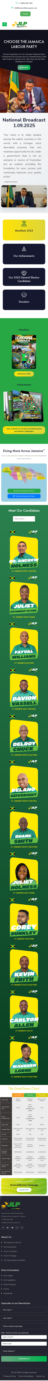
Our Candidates (9, 1280)
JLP (19, 1372)
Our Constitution (9, 1247)
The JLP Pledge (9, 1256)
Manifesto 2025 (24, 374)
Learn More (24, 67)
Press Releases (9, 1284)
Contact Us (40, 1376)
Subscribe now (24, 1359)
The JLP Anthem (10, 1251)
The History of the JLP (12, 1242)
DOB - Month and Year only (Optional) (14, 1333)
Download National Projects (25, 491)
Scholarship (7, 1293)
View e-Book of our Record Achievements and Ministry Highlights (24, 430)
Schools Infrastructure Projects (25, 496)
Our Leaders (8, 1275)
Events (6, 1289)
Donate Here (24, 1190)
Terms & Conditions (26, 1376)
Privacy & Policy (9, 1376)
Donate (25, 14)
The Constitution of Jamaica (14, 1260)
